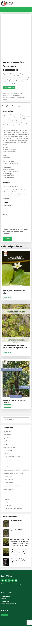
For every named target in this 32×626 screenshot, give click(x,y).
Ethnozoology (16, 93)
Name (5, 214)
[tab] (6, 105)
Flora (6, 502)
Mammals (8, 505)
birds (7, 97)
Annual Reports (7, 431)
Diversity (7, 499)
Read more (7, 297)
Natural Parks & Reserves (12, 460)
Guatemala (12, 97)
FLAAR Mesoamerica (9, 447)
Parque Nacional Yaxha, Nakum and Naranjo (16, 470)
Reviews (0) (16, 106)
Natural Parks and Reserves (13, 509)
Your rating (7, 199)
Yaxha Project (7, 493)
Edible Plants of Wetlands (12, 457)
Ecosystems (8, 476)
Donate (4, 615)
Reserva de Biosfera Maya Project (13, 473)
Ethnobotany (7, 441)
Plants (7, 463)
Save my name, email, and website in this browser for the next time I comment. (15, 232)
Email (5, 221)
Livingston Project (15, 95)
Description (6, 106)
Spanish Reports (8, 490)
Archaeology (7, 435)
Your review (7, 205)
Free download (9, 87)
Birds (10, 93)
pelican (5, 99)
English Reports (7, 438)
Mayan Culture (7, 467)
